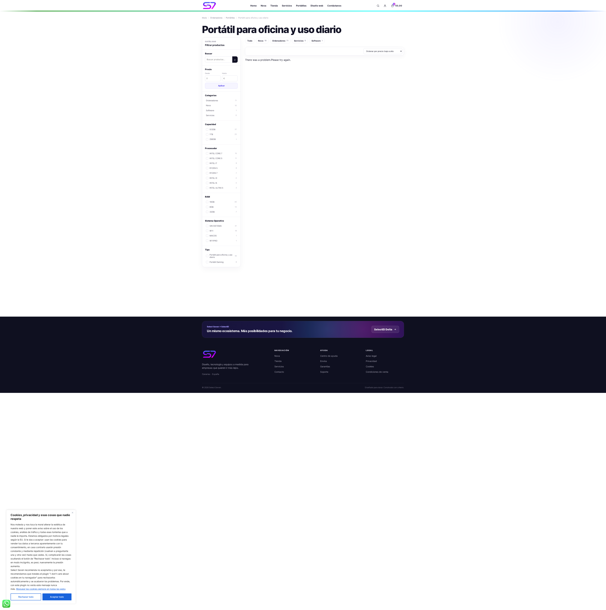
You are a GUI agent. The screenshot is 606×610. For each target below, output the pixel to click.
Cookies (370, 366)
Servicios (287, 5)
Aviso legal (371, 356)
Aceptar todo (57, 596)
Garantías (325, 366)
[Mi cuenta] (385, 6)
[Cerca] (72, 512)
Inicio (204, 18)
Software (317, 40)
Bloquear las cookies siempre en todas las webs (40, 589)
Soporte (324, 372)
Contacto (279, 372)
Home (253, 5)
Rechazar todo (25, 596)
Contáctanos (334, 5)
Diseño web (317, 5)
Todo (249, 40)
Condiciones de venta (377, 372)
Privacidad (371, 361)
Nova (263, 5)
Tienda (274, 5)
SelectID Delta (383, 329)
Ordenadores (216, 18)
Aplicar (221, 85)
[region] (41, 557)
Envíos (323, 361)
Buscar (235, 59)
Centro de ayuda (329, 356)
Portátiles (301, 5)
